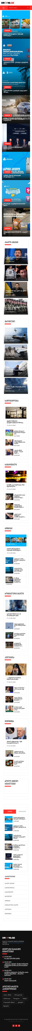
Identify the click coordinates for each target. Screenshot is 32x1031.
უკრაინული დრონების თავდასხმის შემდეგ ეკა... (19, 635)
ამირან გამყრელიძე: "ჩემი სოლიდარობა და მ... (14, 742)
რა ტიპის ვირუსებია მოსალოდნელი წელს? (19, 763)
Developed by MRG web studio (16, 1021)
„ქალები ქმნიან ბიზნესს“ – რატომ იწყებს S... (18, 452)
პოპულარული (22, 811)
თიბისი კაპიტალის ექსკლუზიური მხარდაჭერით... (18, 856)
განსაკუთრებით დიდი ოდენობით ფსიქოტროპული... (19, 496)
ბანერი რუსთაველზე (10, 980)
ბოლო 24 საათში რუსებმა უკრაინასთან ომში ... (13, 308)
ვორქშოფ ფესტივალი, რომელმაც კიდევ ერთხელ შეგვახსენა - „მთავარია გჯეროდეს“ (16, 973)
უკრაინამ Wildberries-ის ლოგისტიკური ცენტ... (14, 614)
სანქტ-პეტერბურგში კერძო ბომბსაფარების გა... (20, 625)
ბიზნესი (7, 30)
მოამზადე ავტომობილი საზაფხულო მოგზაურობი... (17, 580)
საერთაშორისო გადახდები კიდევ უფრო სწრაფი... (18, 570)
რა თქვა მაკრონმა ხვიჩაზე (12, 958)
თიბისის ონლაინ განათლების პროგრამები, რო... (18, 866)
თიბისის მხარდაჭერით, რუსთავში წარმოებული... (14, 549)
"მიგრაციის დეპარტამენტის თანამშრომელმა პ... (19, 506)
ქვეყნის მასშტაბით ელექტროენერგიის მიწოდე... (15, 421)
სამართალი (9, 892)
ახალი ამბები (9, 883)
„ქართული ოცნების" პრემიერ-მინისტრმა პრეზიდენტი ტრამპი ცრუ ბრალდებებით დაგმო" (16, 965)
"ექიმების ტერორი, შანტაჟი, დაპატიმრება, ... (19, 753)
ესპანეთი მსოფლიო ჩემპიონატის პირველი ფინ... (19, 432)
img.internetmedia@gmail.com (16, 942)
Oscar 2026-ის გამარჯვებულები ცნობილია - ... (18, 699)
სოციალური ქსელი (11, 905)
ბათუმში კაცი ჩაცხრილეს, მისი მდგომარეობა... (16, 485)
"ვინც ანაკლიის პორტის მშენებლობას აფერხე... (19, 442)
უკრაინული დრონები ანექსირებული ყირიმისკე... (13, 353)
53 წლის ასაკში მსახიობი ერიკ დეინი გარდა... (19, 708)
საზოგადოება (9, 888)
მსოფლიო (8, 896)
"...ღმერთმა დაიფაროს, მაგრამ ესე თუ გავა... (14, 678)
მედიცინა (8, 913)
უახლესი (10, 811)
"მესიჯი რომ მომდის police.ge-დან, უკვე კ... (19, 689)
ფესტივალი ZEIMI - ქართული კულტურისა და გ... (19, 560)
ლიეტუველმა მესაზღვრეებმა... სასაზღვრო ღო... (18, 644)
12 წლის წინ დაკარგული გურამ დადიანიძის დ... (15, 274)
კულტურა (8, 909)
